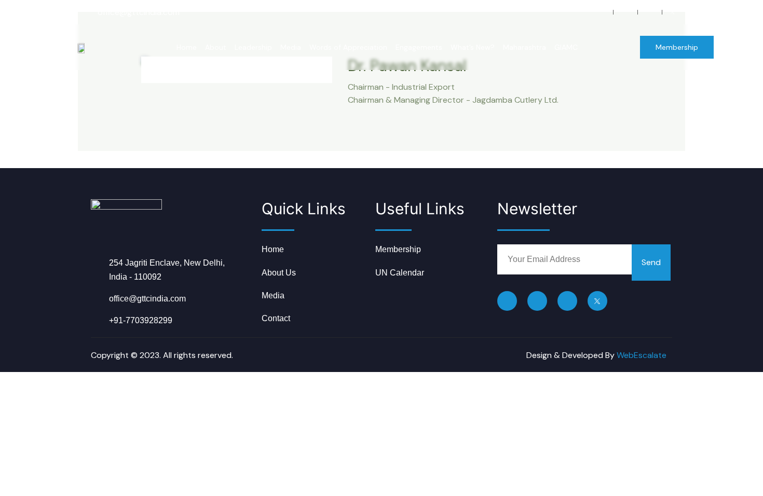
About (215, 47)
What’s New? (473, 47)
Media (290, 47)
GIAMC (566, 47)
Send (651, 262)
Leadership (253, 47)
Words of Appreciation (348, 47)
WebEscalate (641, 355)
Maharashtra (524, 47)
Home (186, 47)
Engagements (419, 47)
